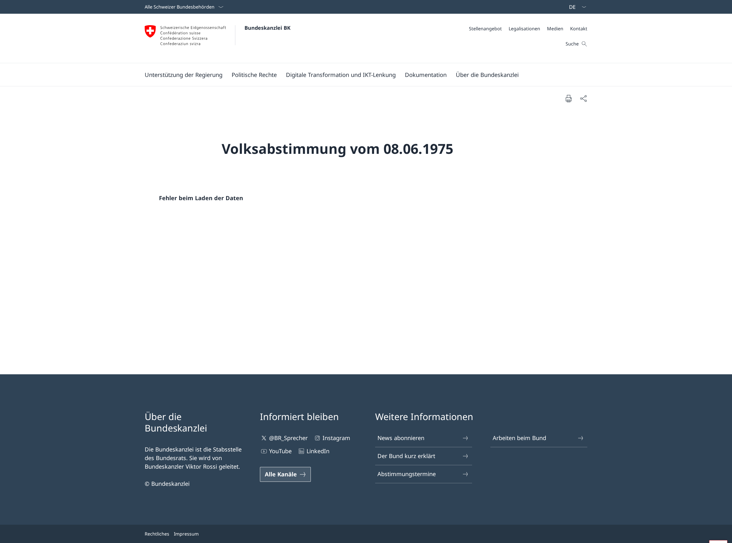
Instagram (336, 438)
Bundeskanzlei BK (267, 27)
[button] (183, 74)
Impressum (186, 534)
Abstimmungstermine (406, 474)
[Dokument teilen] (583, 98)
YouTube (280, 451)
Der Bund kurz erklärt (406, 456)
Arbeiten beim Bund (519, 438)
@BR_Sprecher (288, 438)
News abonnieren (400, 438)
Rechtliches (157, 534)
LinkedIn (318, 451)
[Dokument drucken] (568, 98)
